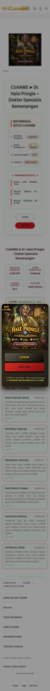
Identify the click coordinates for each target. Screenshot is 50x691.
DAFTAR (24, 367)
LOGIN (24, 357)
